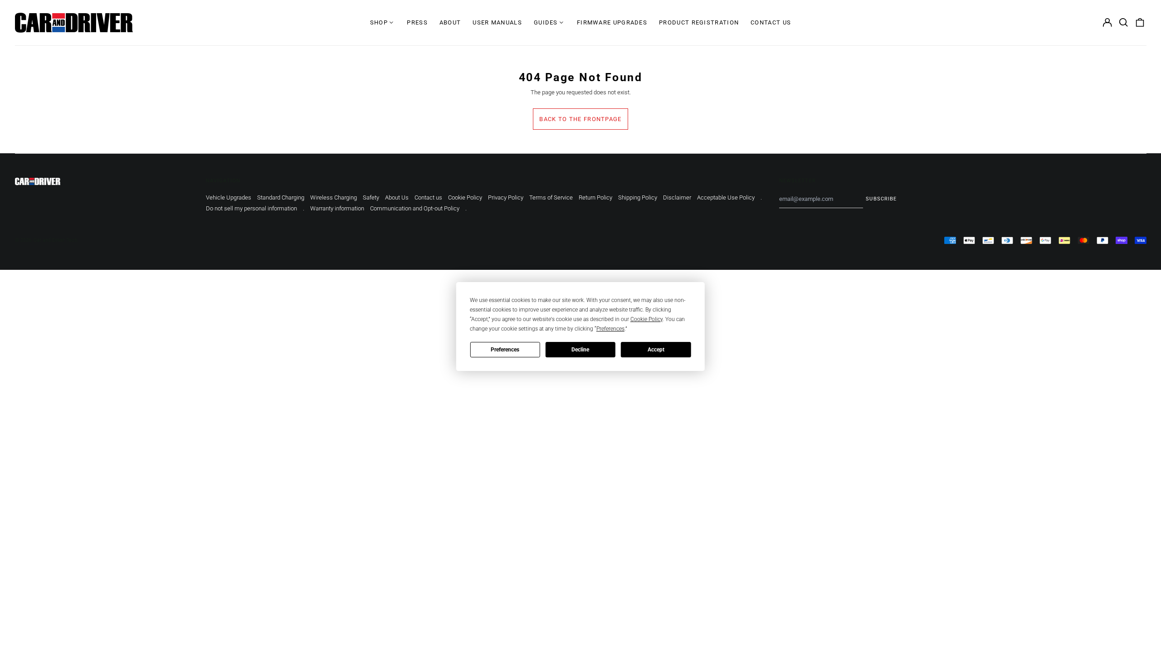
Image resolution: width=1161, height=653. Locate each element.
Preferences (505, 349)
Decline (580, 349)
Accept (656, 349)
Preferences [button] (610, 329)
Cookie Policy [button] (646, 319)
